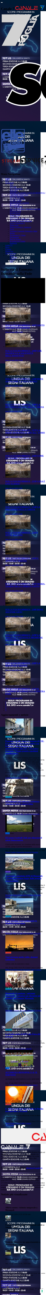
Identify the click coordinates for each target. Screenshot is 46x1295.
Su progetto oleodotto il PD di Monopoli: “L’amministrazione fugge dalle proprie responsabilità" (24, 878)
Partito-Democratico (20, 895)
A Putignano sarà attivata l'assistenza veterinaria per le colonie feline (22, 802)
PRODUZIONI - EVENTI (19, 203)
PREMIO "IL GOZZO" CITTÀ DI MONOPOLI (27, 193)
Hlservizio (28, 1085)
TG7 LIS (13, 187)
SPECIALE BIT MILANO (19, 219)
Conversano (9, 778)
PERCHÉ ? (14, 191)
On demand (9, 183)
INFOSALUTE (15, 211)
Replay (12, 233)
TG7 (7, 181)
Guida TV (9, 245)
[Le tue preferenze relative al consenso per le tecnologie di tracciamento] (42, 1291)
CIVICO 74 (14, 217)
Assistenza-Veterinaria (31, 814)
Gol (22, 1085)
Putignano (9, 814)
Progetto (35, 852)
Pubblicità (13, 243)
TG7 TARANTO (16, 189)
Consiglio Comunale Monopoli (21, 221)
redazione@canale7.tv (9, 1283)
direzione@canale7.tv (34, 1168)
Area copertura (10, 253)
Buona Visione (15, 215)
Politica (8, 872)
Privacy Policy (14, 1287)
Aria (14, 1049)
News (7, 247)
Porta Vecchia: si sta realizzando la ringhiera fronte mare (21, 922)
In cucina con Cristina (17, 241)
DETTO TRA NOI (17, 197)
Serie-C (35, 1085)
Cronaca (8, 953)
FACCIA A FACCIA (17, 199)
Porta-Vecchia (18, 933)
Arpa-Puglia (21, 1049)
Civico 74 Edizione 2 (17, 223)
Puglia (7, 1049)
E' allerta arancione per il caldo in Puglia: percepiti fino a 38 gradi (24, 1109)
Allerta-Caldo (20, 1123)
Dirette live (9, 251)
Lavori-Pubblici (28, 933)
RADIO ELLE (15, 213)
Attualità (8, 737)
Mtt (11, 1049)
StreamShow (14, 1293)
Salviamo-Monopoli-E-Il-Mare (30, 1010)
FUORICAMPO (16, 201)
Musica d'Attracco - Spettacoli (20, 227)
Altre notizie (9, 1125)
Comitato (16, 1010)
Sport (7, 833)
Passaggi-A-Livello (21, 778)
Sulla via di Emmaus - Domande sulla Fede (25, 209)
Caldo (32, 970)
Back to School (15, 239)
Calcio (13, 852)
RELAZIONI (15, 205)
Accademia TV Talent (17, 235)
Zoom (12, 229)
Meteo (7, 970)
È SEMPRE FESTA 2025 (19, 195)
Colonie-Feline (18, 814)
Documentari (14, 237)
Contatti (8, 249)
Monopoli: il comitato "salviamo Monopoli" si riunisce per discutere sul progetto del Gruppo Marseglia (22, 995)
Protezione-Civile (16, 970)
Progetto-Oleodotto (34, 895)
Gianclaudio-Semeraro (24, 852)
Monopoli (8, 895)
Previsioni (26, 970)
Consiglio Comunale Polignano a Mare (23, 231)
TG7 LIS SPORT (16, 207)
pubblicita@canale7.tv (9, 1285)
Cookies (4, 1287)
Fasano (7, 852)
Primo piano (14, 225)
